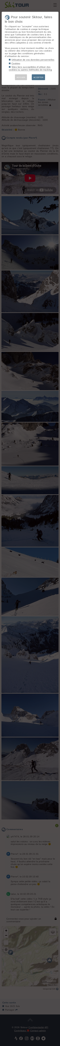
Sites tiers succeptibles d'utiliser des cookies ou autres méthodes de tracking (30, 68)
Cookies (16, 63)
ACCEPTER (38, 77)
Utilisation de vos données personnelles (33, 59)
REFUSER (21, 77)
